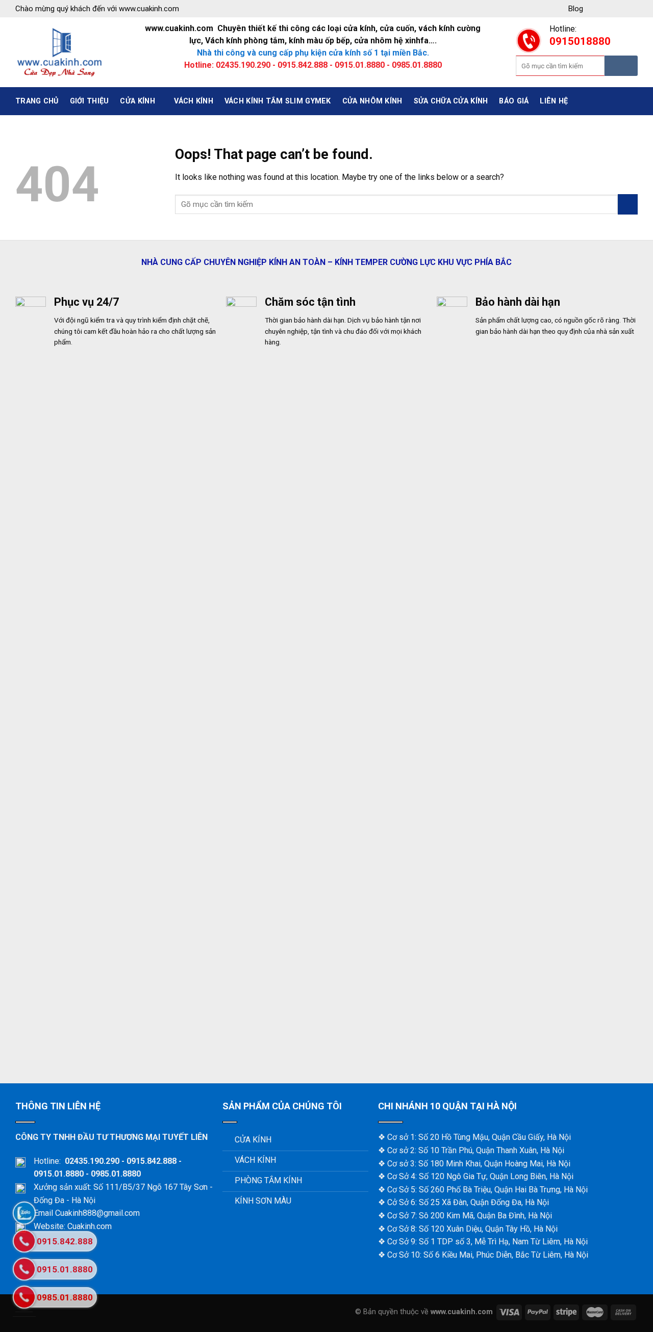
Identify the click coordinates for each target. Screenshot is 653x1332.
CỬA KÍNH (137, 101)
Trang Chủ (37, 101)
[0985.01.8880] (24, 1297)
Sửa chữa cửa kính (451, 101)
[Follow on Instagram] (607, 9)
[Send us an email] (632, 9)
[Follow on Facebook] (595, 9)
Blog (575, 8)
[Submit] (621, 66)
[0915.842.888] (24, 1241)
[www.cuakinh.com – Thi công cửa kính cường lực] (60, 52)
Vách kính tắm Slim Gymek (277, 101)
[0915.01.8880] (24, 1269)
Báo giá (514, 101)
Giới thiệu (89, 101)
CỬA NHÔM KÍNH (372, 101)
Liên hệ (554, 101)
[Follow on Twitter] (619, 9)
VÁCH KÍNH (193, 101)
